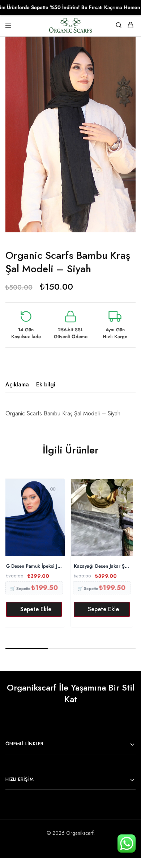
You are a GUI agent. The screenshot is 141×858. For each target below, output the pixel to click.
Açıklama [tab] (17, 384)
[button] (34, 609)
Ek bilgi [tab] (45, 384)
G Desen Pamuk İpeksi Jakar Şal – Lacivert (34, 566)
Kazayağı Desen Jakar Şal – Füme (102, 566)
